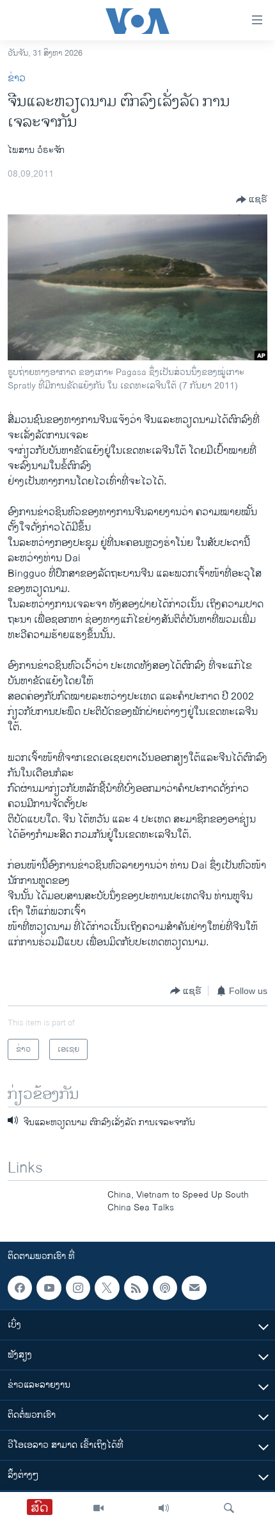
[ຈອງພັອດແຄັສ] (194, 1288)
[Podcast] (165, 1288)
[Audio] (164, 1508)
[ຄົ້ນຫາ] (229, 1508)
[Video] (98, 1508)
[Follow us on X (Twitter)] (107, 1288)
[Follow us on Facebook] (20, 1288)
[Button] (251, 199)
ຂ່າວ (17, 78)
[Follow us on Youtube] (48, 1288)
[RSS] (136, 1288)
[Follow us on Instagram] (78, 1288)
